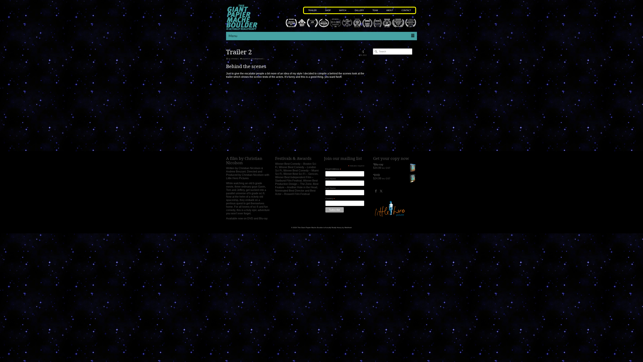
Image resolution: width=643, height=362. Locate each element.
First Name (330, 179)
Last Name (330, 188)
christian (234, 59)
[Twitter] (381, 191)
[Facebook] (376, 191)
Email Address (333, 169)
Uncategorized (257, 59)
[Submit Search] (375, 51)
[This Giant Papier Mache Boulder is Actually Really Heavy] (248, 17)
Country (330, 198)
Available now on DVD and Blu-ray (247, 218)
